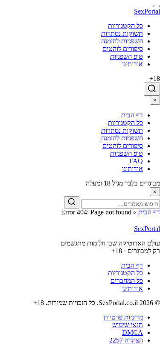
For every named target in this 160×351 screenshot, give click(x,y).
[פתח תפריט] (156, 6)
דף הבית (149, 212)
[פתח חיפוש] (152, 89)
